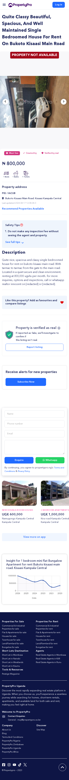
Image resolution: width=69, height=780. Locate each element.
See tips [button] (12, 242)
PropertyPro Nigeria (11, 741)
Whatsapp (51, 460)
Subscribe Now (25, 382)
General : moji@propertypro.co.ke (24, 720)
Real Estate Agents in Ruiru (48, 662)
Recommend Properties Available (23, 209)
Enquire (19, 460)
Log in (58, 5)
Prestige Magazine (11, 674)
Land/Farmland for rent (46, 644)
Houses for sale (9, 636)
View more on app (34, 537)
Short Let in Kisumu (11, 666)
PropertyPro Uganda (11, 748)
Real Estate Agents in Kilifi (48, 659)
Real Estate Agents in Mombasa (51, 655)
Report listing (35, 347)
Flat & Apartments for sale (14, 633)
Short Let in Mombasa (12, 655)
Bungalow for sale (10, 647)
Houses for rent (43, 636)
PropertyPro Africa (10, 752)
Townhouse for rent (45, 640)
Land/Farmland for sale (13, 644)
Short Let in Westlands (12, 662)
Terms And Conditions (12, 737)
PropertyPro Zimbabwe (13, 745)
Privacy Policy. (24, 471)
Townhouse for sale (11, 640)
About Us (6, 730)
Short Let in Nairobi (11, 659)
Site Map (41, 730)
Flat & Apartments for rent (48, 633)
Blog (4, 734)
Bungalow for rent (44, 647)
